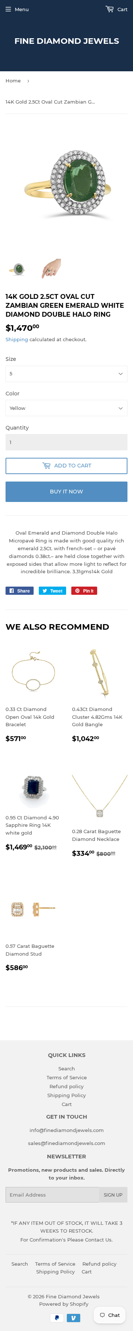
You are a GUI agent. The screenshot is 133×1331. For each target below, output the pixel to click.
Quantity (17, 427)
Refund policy (66, 1086)
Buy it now (66, 491)
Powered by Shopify (63, 1304)
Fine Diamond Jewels (66, 41)
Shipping (17, 339)
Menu (22, 9)
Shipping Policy (66, 1095)
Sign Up (113, 1195)
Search (66, 1068)
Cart (121, 9)
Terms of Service (67, 1077)
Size (11, 359)
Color (13, 393)
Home (13, 81)
